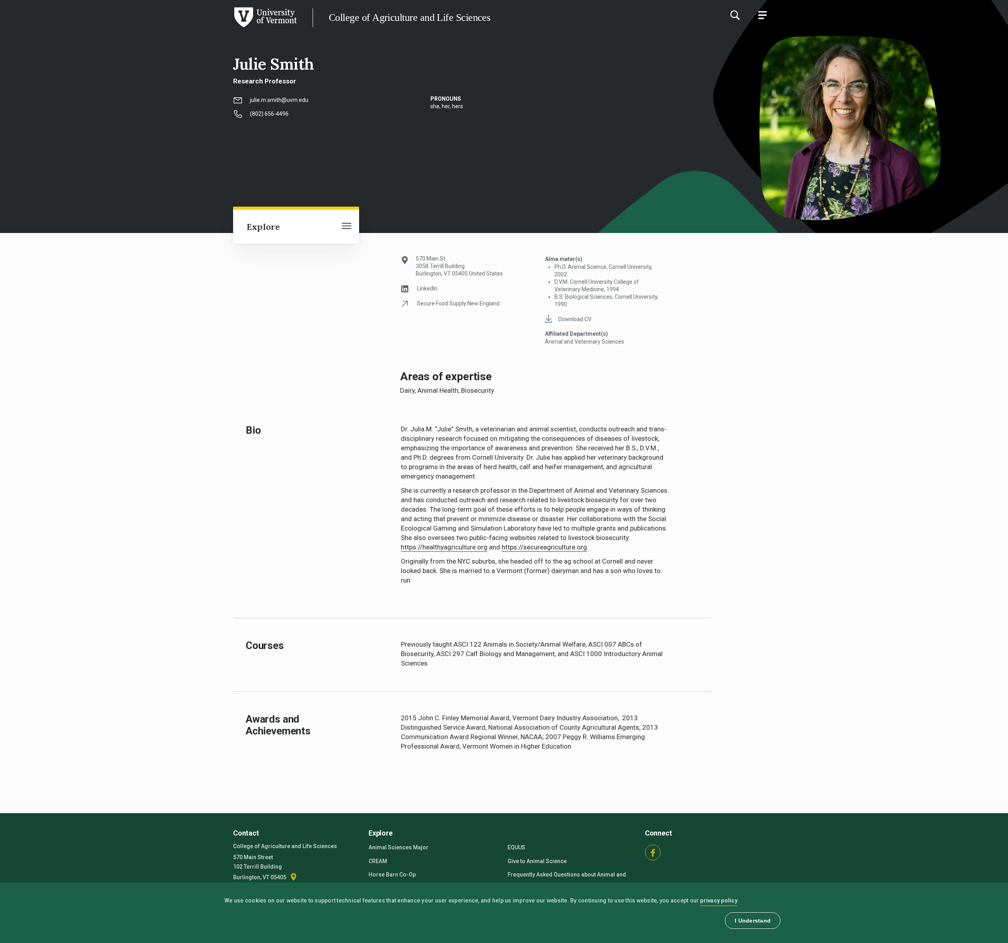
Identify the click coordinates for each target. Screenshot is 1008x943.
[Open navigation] (346, 226)
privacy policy (718, 900)
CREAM (378, 861)
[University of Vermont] (148, 27)
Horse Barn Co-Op (392, 874)
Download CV (574, 319)
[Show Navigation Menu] (762, 15)
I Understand (753, 920)
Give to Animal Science (537, 861)
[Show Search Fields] (734, 15)
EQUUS (516, 847)
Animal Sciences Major (398, 847)
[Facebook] (653, 852)
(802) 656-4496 (269, 114)
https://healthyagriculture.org (444, 547)
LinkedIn (427, 288)
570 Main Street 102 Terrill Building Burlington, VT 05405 (260, 867)
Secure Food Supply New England (458, 303)
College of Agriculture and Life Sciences (409, 17)
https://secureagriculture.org (544, 547)
